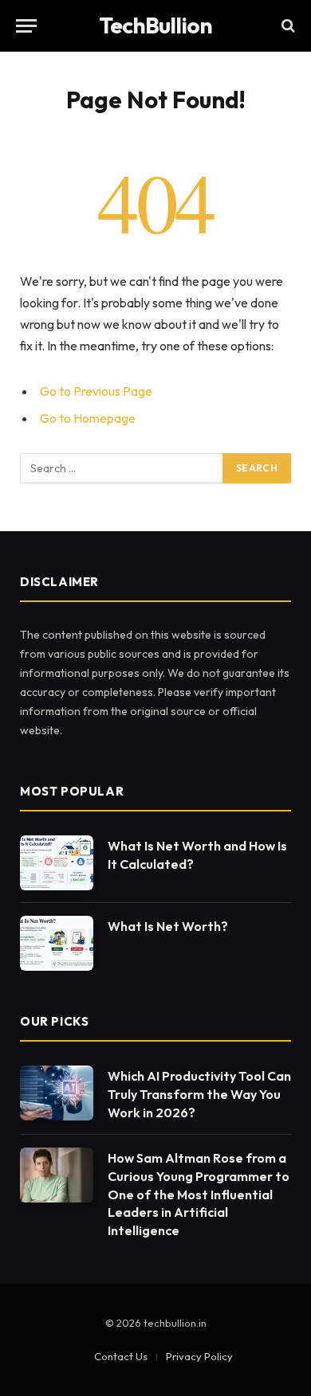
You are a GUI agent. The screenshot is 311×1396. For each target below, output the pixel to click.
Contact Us (121, 1356)
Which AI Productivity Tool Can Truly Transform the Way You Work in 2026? (199, 1094)
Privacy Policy (199, 1356)
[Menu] (26, 26)
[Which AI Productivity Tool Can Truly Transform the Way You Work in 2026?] (56, 1093)
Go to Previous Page (96, 391)
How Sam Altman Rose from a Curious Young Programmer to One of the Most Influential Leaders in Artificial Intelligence (198, 1194)
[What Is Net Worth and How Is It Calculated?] (56, 862)
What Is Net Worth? (168, 926)
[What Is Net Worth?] (56, 943)
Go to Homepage (88, 418)
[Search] (286, 26)
